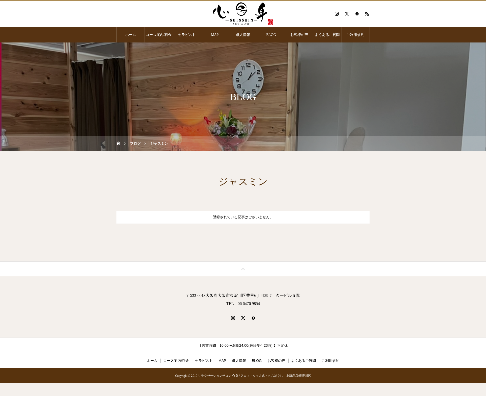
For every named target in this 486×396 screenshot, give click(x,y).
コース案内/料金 (159, 35)
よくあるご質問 (327, 35)
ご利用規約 (355, 35)
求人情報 (243, 35)
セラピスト (187, 35)
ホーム (130, 35)
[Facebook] (356, 13)
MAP (215, 35)
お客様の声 (299, 35)
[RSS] (367, 13)
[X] (346, 13)
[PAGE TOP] (243, 268)
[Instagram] (336, 13)
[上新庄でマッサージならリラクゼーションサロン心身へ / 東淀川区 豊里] (243, 13)
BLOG (271, 35)
